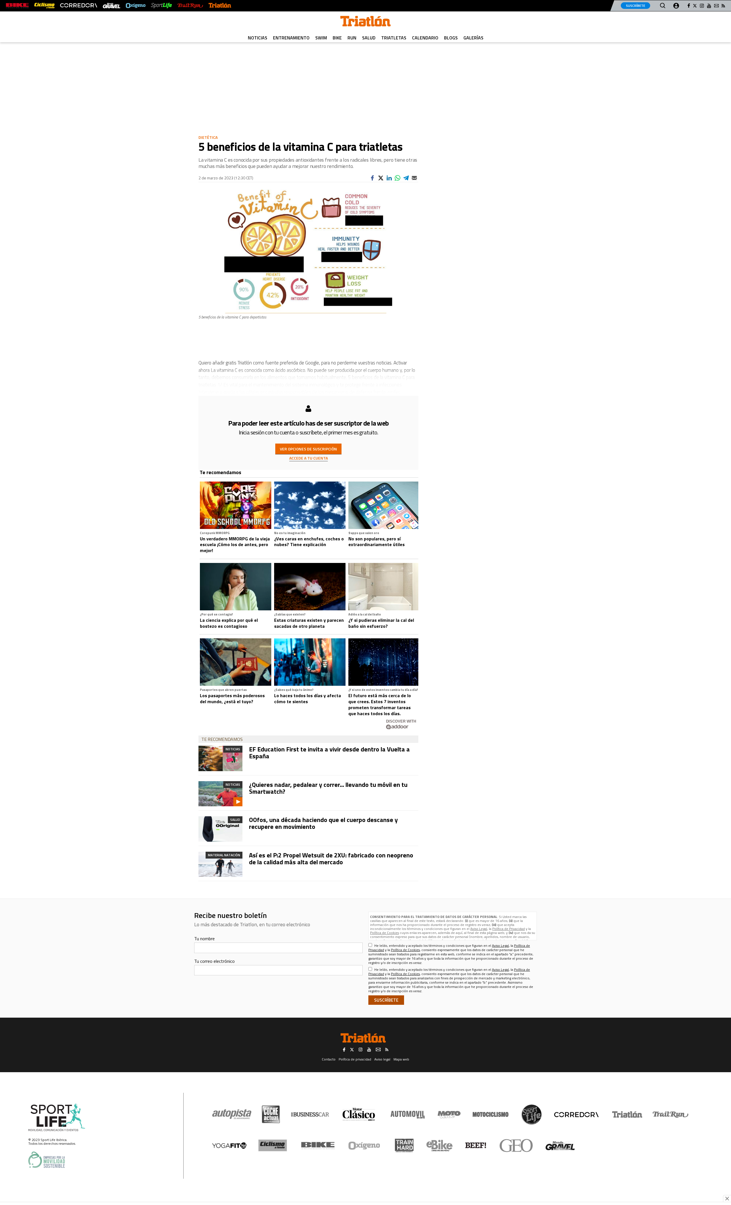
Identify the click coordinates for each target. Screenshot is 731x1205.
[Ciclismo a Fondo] (272, 1145)
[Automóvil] (407, 1114)
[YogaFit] (229, 1145)
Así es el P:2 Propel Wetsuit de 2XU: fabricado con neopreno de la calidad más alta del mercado (331, 858)
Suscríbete (635, 5)
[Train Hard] (404, 1145)
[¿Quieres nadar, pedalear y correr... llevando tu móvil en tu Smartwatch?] (220, 793)
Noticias (257, 37)
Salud (368, 37)
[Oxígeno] (365, 1145)
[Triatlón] (219, 5)
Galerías (473, 37)
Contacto (329, 1059)
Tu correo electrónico (214, 961)
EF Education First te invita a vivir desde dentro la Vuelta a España (329, 752)
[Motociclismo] (490, 1114)
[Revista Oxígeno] (136, 5)
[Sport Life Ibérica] (56, 1118)
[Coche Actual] (271, 1114)
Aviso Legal (478, 928)
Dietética (208, 137)
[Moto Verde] (449, 1114)
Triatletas (393, 37)
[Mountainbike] (17, 5)
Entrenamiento (291, 37)
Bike (337, 37)
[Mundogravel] (560, 1145)
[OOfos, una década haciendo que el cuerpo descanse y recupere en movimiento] (220, 828)
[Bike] (318, 1145)
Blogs (451, 37)
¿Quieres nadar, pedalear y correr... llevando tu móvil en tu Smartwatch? (328, 788)
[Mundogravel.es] (111, 5)
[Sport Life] (531, 1114)
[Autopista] (231, 1114)
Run (352, 37)
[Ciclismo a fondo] (44, 5)
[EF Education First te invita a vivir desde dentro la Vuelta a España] (220, 758)
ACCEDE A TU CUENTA (308, 458)
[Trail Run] (190, 5)
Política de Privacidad (508, 928)
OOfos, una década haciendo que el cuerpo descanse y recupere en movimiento (323, 823)
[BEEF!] (476, 1145)
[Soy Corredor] (78, 5)
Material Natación (224, 855)
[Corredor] (576, 1114)
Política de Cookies (384, 932)
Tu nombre (204, 938)
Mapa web (401, 1059)
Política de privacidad (355, 1059)
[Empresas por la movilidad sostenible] (46, 1160)
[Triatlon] (365, 22)
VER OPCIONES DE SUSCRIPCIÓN (308, 449)
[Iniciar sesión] (676, 6)
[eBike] (439, 1145)
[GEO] (516, 1145)
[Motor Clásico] (358, 1114)
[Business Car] (310, 1114)
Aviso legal (382, 1059)
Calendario (425, 37)
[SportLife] (161, 5)
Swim (321, 37)
